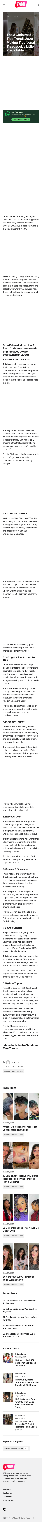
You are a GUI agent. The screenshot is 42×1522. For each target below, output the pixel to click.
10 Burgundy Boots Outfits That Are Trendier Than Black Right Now (27, 1382)
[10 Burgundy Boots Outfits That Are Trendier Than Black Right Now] (8, 1378)
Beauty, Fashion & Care (13, 1071)
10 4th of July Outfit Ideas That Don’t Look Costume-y (25, 1363)
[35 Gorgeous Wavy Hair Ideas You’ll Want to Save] (21, 1256)
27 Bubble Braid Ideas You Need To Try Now (20, 1310)
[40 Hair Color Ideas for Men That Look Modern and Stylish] (21, 1106)
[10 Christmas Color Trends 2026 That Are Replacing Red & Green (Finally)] (8, 1419)
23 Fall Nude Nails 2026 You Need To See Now (19, 1302)
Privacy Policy (8, 1500)
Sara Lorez (21, 1354)
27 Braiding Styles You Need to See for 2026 (20, 1318)
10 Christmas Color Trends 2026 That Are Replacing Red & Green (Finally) (26, 1425)
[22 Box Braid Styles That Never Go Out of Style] (21, 1207)
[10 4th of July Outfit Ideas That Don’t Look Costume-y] (8, 1358)
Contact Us (7, 1493)
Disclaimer (7, 1497)
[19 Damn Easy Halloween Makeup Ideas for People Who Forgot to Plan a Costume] (21, 1155)
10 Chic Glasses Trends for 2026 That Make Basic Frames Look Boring (26, 1403)
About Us (6, 1489)
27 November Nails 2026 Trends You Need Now (18, 1326)
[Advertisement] (21, 85)
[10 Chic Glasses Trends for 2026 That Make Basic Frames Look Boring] (8, 1397)
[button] (4, 4)
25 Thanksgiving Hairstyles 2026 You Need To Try (19, 1335)
